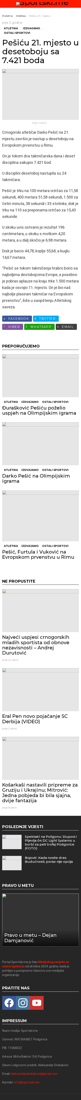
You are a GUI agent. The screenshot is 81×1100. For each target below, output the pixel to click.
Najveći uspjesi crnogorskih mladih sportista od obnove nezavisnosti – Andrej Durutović (35, 645)
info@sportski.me (26, 1082)
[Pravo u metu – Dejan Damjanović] (40, 920)
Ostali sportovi (55, 401)
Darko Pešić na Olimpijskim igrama (36, 478)
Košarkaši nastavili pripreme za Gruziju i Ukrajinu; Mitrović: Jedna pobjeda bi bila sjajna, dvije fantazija (40, 793)
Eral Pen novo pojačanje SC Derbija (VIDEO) (35, 718)
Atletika (11, 401)
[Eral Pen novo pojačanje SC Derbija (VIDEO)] (40, 689)
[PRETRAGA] (77, 3)
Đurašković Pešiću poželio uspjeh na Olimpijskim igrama (39, 410)
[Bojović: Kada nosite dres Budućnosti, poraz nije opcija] (12, 863)
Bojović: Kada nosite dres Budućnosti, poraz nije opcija (49, 860)
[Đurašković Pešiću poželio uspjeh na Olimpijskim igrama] (40, 375)
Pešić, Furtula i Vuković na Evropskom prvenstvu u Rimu (38, 554)
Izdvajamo (30, 401)
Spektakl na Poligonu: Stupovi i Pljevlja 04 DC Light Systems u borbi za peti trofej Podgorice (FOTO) (51, 842)
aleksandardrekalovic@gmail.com (34, 1073)
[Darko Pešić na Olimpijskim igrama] (40, 443)
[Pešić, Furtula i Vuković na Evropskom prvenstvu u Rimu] (40, 515)
